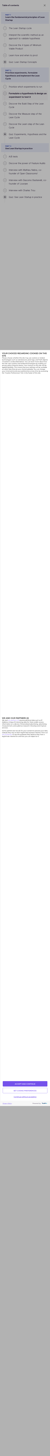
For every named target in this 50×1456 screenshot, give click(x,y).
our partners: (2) (13, 720)
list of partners (7, 734)
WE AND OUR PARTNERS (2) (15, 718)
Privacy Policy (7, 1103)
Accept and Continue (25, 1084)
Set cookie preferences (25, 1091)
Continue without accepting (25, 1097)
